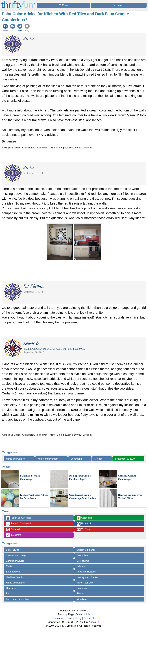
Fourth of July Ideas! (19, 518)
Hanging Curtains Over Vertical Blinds (130, 496)
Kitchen (98, 458)
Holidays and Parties (87, 577)
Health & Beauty (14, 577)
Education (82, 566)
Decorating (76, 458)
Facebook (86, 523)
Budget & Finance (86, 549)
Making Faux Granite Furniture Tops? (80, 477)
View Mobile (83, 614)
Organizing (11, 588)
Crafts (9, 566)
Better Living (12, 549)
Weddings (82, 599)
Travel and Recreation (17, 599)
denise (11, 141)
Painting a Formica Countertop (30, 477)
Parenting (82, 588)
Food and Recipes (86, 571)
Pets (8, 593)
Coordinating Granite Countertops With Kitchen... (83, 496)
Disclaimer (58, 618)
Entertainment (13, 571)
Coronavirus (83, 560)
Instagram (15, 535)
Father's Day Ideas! (18, 523)
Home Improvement (48, 458)
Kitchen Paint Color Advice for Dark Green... (34, 496)
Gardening (84, 518)
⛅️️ (98, 621)
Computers (82, 555)
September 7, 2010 (125, 458)
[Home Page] (18, 2)
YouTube (85, 529)
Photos (80, 593)
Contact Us (90, 618)
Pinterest (15, 529)
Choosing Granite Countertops (127, 477)
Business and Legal (16, 555)
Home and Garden (15, 458)
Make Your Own (85, 582)
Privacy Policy (74, 618)
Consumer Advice (15, 560)
